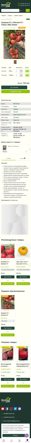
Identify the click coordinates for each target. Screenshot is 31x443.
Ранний (15, 111)
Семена (10, 15)
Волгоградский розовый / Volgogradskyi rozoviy (6, 365)
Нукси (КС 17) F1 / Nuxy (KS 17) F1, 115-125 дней (22, 263)
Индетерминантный (19, 114)
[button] (28, 10)
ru (23, 10)
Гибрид (15, 109)
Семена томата (18, 15)
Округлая (16, 120)
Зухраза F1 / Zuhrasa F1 (5, 314)
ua (21, 10)
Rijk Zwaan (16, 103)
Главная (3, 15)
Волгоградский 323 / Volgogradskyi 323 (23, 365)
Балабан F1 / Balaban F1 (5, 263)
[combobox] (10, 10)
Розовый (16, 117)
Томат (15, 106)
